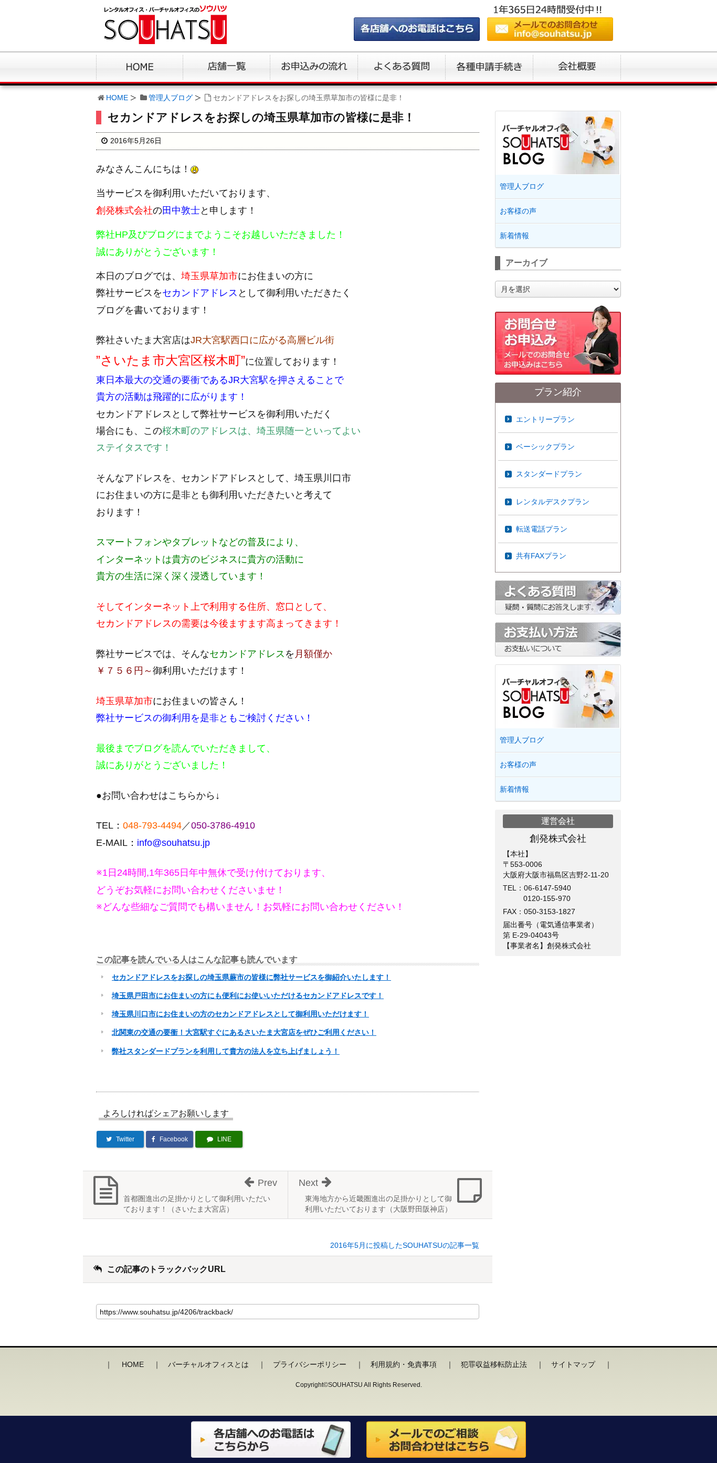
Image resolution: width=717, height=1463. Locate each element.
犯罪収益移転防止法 (494, 1364)
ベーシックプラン (545, 446)
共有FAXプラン (541, 556)
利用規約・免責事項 (404, 1364)
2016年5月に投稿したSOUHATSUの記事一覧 (404, 1245)
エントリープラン (545, 419)
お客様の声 (518, 211)
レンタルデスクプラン (552, 501)
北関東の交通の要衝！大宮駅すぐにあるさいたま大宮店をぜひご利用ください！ (244, 1032)
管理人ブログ (171, 97)
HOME (117, 97)
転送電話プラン (541, 529)
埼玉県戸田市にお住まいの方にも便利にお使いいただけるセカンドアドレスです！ (248, 995)
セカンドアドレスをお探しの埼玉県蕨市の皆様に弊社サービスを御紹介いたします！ (251, 977)
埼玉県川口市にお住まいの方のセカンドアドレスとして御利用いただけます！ (240, 1014)
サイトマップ (573, 1364)
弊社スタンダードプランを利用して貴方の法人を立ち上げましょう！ (226, 1051)
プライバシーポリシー (309, 1364)
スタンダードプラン (549, 474)
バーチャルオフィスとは (208, 1364)
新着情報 (514, 235)
